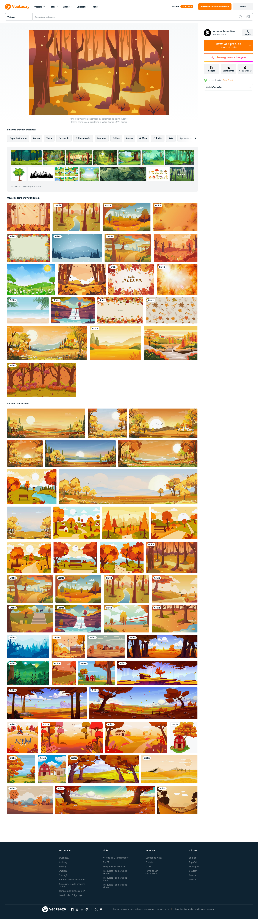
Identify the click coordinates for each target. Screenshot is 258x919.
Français (193, 875)
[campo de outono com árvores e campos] (105, 800)
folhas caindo (83, 138)
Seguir (248, 34)
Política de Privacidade (183, 909)
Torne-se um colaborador (151, 872)
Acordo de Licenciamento (115, 857)
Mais (95, 6)
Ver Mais (182, 174)
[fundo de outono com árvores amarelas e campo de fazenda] (183, 737)
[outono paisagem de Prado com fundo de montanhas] (115, 343)
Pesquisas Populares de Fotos (115, 879)
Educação (63, 875)
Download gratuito (228, 45)
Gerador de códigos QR (70, 895)
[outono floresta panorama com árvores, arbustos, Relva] (162, 646)
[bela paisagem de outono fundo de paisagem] (170, 343)
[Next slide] (193, 138)
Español (193, 862)
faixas (129, 138)
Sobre (148, 866)
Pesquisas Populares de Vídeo (115, 886)
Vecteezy (63, 862)
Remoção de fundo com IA (72, 890)
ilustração (64, 138)
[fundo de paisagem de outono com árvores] (64, 673)
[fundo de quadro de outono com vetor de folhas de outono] (28, 248)
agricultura (186, 138)
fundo (36, 138)
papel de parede (18, 138)
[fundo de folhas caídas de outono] (28, 217)
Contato (149, 862)
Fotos (52, 6)
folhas (116, 138)
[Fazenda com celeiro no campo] (52, 769)
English (193, 857)
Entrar (243, 6)
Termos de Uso (163, 909)
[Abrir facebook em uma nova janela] (72, 909)
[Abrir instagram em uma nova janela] (77, 909)
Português (194, 866)
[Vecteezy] (17, 7)
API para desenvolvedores (72, 879)
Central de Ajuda (154, 857)
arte (171, 138)
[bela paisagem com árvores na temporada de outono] (22, 737)
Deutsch (193, 870)
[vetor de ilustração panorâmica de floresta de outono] (174, 618)
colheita (157, 138)
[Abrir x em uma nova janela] (96, 909)
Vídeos (66, 6)
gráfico (143, 138)
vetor (49, 138)
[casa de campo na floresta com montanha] (21, 769)
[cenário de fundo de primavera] (31, 279)
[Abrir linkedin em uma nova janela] (82, 909)
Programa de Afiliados (114, 866)
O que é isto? (228, 80)
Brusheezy (64, 857)
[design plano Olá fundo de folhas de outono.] (131, 279)
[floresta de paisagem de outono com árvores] (41, 380)
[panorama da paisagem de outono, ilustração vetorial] (68, 646)
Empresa (63, 870)
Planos (175, 6)
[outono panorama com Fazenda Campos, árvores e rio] (103, 769)
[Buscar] (240, 17)
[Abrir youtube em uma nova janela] (101, 909)
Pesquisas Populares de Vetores (115, 872)
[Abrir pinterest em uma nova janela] (87, 909)
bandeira (101, 138)
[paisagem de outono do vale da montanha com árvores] (47, 703)
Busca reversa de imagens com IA (72, 885)
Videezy (62, 866)
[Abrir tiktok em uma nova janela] (91, 909)
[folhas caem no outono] (82, 279)
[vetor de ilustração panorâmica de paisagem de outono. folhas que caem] (126, 217)
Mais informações (214, 87)
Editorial (81, 6)
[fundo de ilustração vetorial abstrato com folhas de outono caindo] (177, 279)
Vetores (38, 6)
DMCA (106, 862)
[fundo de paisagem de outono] (175, 248)
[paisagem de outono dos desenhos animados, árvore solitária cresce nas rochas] (157, 673)
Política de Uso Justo (204, 909)
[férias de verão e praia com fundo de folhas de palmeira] (28, 310)
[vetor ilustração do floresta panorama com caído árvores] (28, 646)
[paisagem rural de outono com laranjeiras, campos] (143, 703)
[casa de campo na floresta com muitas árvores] (96, 673)
